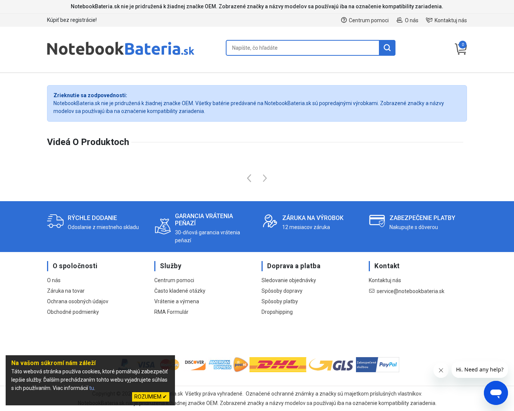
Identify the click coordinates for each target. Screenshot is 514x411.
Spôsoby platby (280, 301)
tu (91, 388)
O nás (411, 20)
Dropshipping (277, 312)
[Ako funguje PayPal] (377, 365)
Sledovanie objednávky (289, 280)
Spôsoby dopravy (282, 291)
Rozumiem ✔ (150, 397)
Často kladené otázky (179, 291)
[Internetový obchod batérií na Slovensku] (121, 55)
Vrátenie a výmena (176, 301)
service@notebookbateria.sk (410, 291)
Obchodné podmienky (73, 312)
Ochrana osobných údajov (77, 301)
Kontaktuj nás (451, 20)
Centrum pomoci (369, 20)
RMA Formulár (171, 312)
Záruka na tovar (66, 291)
